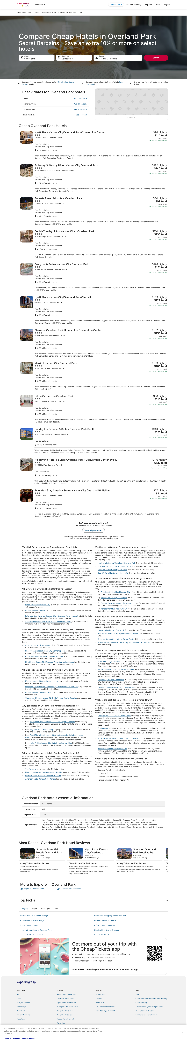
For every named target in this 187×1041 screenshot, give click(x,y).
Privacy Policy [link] (101, 994)
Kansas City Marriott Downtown (114, 609)
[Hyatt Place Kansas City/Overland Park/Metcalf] (93, 310)
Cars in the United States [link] (65, 999)
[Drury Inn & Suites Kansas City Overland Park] (93, 277)
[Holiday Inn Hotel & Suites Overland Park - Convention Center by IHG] (93, 471)
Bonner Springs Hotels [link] (29, 925)
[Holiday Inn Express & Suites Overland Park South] (93, 440)
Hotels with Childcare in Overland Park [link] (36, 930)
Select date (29, 58)
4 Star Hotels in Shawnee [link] (104, 925)
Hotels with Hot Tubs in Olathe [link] (32, 935)
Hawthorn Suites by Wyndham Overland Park (116, 563)
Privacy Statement (12, 1038)
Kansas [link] (62, 12)
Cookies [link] (99, 999)
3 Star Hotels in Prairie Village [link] (32, 920)
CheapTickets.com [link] (24, 12)
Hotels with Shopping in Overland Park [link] (110, 915)
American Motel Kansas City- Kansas (40, 779)
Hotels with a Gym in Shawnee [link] (106, 930)
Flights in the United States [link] (66, 1003)
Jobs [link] (19, 999)
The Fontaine (30, 769)
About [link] (19, 994)
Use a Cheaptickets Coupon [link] (145, 1011)
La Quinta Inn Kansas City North (111, 630)
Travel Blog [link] (61, 1023)
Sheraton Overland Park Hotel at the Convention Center (48, 621)
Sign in (167, 4)
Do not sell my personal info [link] (106, 1011)
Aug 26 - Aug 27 (80, 104)
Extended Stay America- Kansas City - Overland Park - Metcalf (51, 616)
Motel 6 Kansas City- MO (35, 610)
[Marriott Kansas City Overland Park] (93, 376)
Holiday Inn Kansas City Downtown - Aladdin (43, 772)
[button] (93, 900)
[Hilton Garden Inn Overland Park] (93, 409)
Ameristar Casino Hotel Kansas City (115, 592)
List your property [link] (23, 1003)
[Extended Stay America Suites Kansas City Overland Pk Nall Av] (93, 503)
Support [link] (138, 994)
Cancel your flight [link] (141, 1003)
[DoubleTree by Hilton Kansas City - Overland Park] (93, 244)
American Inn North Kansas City (38, 645)
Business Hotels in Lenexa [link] (105, 920)
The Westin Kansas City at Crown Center (114, 566)
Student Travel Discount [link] (65, 1019)
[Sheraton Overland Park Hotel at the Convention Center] (93, 343)
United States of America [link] (48, 12)
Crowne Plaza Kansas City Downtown (116, 603)
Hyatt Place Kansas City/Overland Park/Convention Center (49, 662)
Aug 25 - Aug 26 (80, 98)
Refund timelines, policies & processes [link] (149, 1007)
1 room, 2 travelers (108, 58)
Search (156, 57)
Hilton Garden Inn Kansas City (37, 605)
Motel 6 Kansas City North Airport (39, 692)
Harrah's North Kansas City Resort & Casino (43, 775)
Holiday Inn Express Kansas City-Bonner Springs (45, 651)
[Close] (183, 1032)
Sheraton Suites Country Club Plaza (112, 569)
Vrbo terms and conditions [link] (105, 1007)
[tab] (24, 908)
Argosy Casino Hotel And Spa (42, 729)
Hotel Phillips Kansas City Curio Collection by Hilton (51, 743)
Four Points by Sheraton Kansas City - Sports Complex (52, 721)
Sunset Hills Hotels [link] (102, 935)
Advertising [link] (21, 1019)
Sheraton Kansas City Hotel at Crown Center (116, 639)
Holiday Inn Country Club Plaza (114, 597)
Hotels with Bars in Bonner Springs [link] (34, 915)
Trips (158, 4)
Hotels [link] (35, 12)
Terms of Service (27, 1038)
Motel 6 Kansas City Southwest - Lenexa (42, 681)
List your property (133, 4)
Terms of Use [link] (100, 1003)
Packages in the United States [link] (67, 1007)
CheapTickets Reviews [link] (65, 1011)
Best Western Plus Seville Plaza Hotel (113, 573)
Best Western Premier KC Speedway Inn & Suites (118, 633)
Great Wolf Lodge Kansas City (110, 661)
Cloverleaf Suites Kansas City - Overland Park (44, 656)
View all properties (93, 530)
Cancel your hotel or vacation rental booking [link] (151, 999)
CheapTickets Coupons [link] (65, 1015)
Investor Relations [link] (23, 1015)
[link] (38, 889)
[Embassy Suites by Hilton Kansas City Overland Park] (93, 178)
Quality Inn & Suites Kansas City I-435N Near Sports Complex (51, 698)
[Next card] (165, 861)
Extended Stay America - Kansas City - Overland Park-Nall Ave (51, 687)
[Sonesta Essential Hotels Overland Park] (93, 211)
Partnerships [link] (21, 1007)
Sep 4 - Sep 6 (81, 115)
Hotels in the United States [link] (66, 994)
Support (148, 4)
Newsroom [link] (21, 1011)
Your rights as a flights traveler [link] (146, 1015)
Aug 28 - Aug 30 (80, 109)
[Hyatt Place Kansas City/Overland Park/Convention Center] (93, 145)
